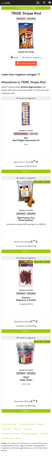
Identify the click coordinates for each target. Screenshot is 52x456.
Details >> (26, 171)
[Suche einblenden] (44, 3)
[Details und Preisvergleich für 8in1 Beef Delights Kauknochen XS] (26, 114)
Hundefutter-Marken (27, 424)
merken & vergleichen (32, 58)
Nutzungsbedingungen (29, 434)
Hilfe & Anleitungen (9, 424)
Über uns (17, 429)
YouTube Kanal (7, 438)
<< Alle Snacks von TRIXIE (26, 8)
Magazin (40, 424)
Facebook (44, 434)
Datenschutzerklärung (10, 434)
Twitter (18, 438)
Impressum (27, 429)
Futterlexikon (7, 429)
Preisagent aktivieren (27, 63)
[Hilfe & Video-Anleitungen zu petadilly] (49, 3)
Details (16, 58)
